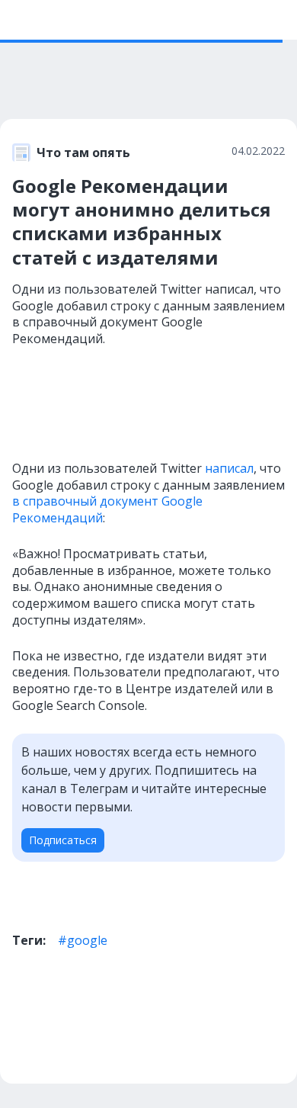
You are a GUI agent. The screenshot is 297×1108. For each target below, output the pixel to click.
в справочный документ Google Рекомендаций (107, 509)
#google (82, 940)
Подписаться (63, 840)
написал (229, 468)
